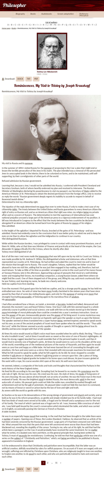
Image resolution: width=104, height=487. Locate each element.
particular (78, 436)
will (13, 356)
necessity (23, 436)
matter (94, 430)
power (84, 289)
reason (75, 223)
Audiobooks (46, 14)
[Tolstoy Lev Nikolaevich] (14, 5)
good (31, 454)
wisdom (75, 297)
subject (17, 438)
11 (56, 463)
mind (41, 379)
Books (33, 14)
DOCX (20, 79)
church (81, 395)
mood (32, 416)
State (86, 191)
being (86, 212)
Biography (20, 14)
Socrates (62, 304)
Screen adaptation (65, 14)
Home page (6, 28)
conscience (86, 371)
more (42, 207)
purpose (28, 163)
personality (26, 297)
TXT (28, 79)
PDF (36, 79)
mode (81, 374)
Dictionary (83, 14)
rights (14, 209)
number (7, 419)
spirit (82, 379)
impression (44, 256)
